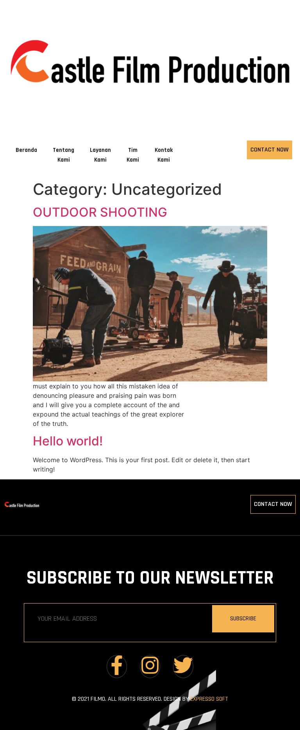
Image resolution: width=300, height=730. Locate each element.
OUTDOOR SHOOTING (100, 212)
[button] (150, 504)
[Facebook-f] (117, 666)
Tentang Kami (63, 155)
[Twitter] (183, 666)
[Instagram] (150, 666)
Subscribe (243, 618)
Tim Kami (133, 155)
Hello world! (68, 441)
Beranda (26, 150)
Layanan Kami (100, 155)
